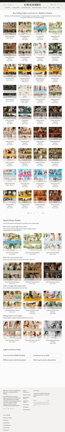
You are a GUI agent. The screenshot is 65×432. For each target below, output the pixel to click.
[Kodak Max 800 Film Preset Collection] (53, 300)
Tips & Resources (7, 425)
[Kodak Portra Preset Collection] (55, 91)
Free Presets (6, 430)
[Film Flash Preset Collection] (9, 196)
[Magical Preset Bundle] (9, 175)
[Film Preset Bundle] (9, 70)
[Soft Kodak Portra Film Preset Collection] (24, 91)
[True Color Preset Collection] (40, 28)
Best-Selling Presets (26, 398)
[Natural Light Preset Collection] (55, 28)
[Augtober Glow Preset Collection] (40, 196)
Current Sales (6, 427)
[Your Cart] (61, 5)
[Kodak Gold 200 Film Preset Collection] (40, 70)
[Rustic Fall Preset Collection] (55, 154)
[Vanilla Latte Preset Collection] (9, 133)
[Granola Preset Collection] (24, 112)
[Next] (61, 1)
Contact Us (5, 420)
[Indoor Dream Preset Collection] (32, 330)
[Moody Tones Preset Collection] (55, 112)
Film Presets (26, 404)
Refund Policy (6, 422)
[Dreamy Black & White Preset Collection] (53, 330)
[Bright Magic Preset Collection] (24, 175)
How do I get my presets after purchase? (45, 360)
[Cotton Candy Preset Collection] (40, 91)
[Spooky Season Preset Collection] (55, 133)
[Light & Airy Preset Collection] (40, 49)
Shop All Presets (27, 394)
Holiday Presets (26, 409)
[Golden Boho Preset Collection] (9, 49)
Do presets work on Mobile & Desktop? (14, 355)
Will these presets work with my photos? (14, 360)
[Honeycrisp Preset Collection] (40, 133)
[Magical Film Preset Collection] (55, 175)
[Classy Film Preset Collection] (55, 49)
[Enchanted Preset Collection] (40, 175)
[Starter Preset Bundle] (9, 28)
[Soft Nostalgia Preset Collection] (24, 28)
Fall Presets (25, 407)
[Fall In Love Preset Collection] (55, 196)
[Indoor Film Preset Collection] (40, 112)
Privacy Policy (39, 404)
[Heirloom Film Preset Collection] (40, 154)
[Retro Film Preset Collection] (55, 70)
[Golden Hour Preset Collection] (9, 154)
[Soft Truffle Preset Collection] (24, 133)
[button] (58, 5)
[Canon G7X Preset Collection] (9, 112)
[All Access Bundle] (9, 91)
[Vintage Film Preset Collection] (24, 196)
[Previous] (3, 1)
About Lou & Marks (7, 417)
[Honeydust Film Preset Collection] (24, 154)
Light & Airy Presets (25, 401)
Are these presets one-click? (41, 355)
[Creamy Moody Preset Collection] (24, 49)
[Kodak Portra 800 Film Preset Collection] (24, 70)
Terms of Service (47, 404)
